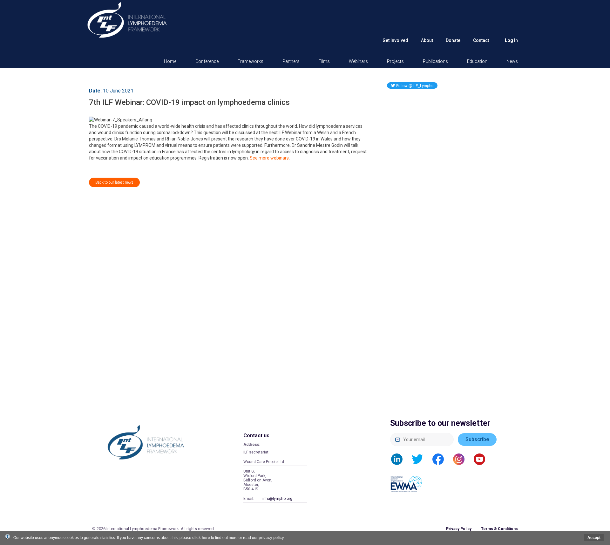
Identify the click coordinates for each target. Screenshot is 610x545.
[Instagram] (462, 458)
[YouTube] (482, 458)
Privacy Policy (458, 529)
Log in (511, 40)
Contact (481, 40)
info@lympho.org (277, 498)
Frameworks (250, 61)
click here (201, 537)
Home (170, 61)
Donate (453, 40)
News (512, 61)
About (427, 40)
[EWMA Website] (409, 480)
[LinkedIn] (400, 458)
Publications (435, 61)
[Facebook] (441, 458)
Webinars (358, 61)
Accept (593, 537)
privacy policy (271, 537)
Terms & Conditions (499, 529)
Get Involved (395, 40)
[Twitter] (421, 458)
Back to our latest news (114, 182)
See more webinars (269, 157)
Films (324, 61)
